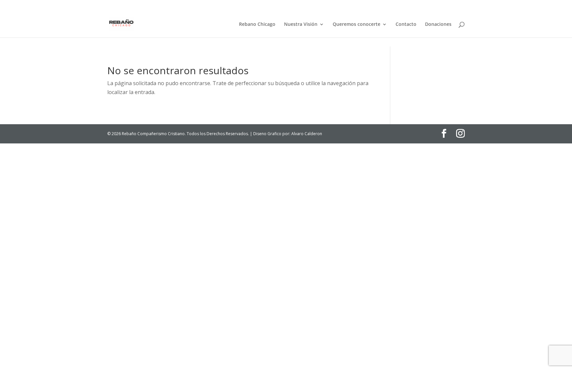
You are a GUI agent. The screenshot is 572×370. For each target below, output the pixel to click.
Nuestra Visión (300, 24)
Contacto (406, 24)
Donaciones (438, 24)
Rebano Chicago (257, 24)
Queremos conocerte (356, 24)
